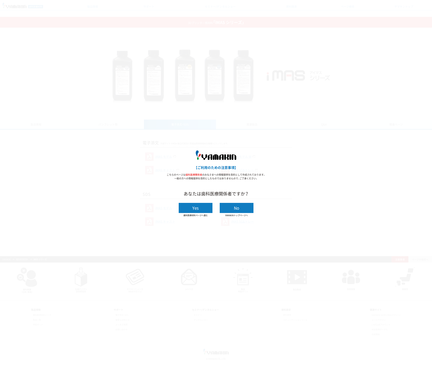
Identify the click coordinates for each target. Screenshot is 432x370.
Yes (195, 208)
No (236, 208)
